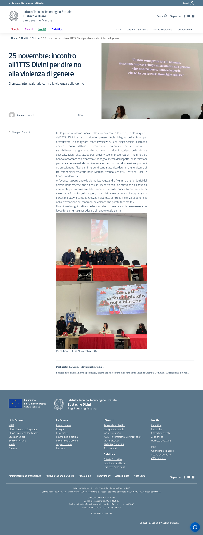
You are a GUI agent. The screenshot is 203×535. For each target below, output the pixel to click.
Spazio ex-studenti (162, 29)
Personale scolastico (114, 425)
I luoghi (60, 429)
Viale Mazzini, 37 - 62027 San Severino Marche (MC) (106, 488)
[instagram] (193, 16)
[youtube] (188, 16)
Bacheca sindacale (161, 440)
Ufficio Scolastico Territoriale (23, 433)
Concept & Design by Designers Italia (159, 523)
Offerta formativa (113, 459)
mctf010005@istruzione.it (86, 491)
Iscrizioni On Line (17, 440)
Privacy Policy (103, 476)
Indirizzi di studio (112, 433)
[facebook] (184, 16)
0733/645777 (59, 491)
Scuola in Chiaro (17, 437)
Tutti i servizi (110, 448)
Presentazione (63, 425)
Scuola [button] (15, 29)
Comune (13, 448)
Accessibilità (122, 476)
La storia (60, 448)
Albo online (157, 437)
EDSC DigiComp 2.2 (114, 444)
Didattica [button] (57, 29)
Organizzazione (64, 444)
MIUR (11, 425)
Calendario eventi (160, 433)
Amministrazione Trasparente (25, 476)
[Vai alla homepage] (14, 16)
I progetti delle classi (114, 467)
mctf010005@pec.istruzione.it (147, 491)
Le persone (62, 433)
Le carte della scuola (67, 440)
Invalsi (12, 444)
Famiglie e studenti (114, 429)
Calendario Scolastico (137, 29)
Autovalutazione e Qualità (60, 476)
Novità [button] (42, 29)
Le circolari (156, 429)
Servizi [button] (29, 29)
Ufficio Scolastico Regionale (23, 429)
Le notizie (156, 425)
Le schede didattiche (114, 463)
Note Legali (140, 476)
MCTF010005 (112, 500)
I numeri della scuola (67, 437)
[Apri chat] (195, 527)
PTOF (118, 29)
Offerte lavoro (185, 29)
